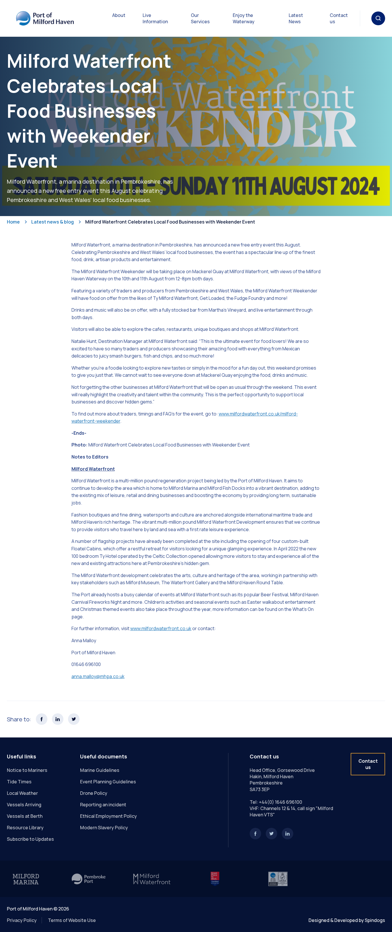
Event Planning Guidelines (108, 781)
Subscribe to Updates (30, 839)
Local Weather (22, 793)
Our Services (200, 18)
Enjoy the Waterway (244, 18)
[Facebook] (255, 833)
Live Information (155, 18)
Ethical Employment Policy (108, 816)
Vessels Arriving (24, 804)
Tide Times (19, 781)
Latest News (296, 18)
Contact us (339, 18)
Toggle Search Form (378, 18)
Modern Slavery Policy (104, 827)
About (118, 15)
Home (13, 222)
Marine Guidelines (99, 770)
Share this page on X (73, 719)
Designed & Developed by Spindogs (346, 920)
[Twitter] (271, 833)
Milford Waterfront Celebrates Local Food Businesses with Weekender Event (170, 222)
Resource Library (25, 827)
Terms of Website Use (72, 920)
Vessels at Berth (24, 816)
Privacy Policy (22, 920)
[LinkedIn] (287, 833)
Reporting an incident (103, 804)
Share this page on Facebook (41, 719)
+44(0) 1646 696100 (280, 802)
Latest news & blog (52, 222)
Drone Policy (93, 793)
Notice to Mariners (27, 770)
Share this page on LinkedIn (57, 719)
